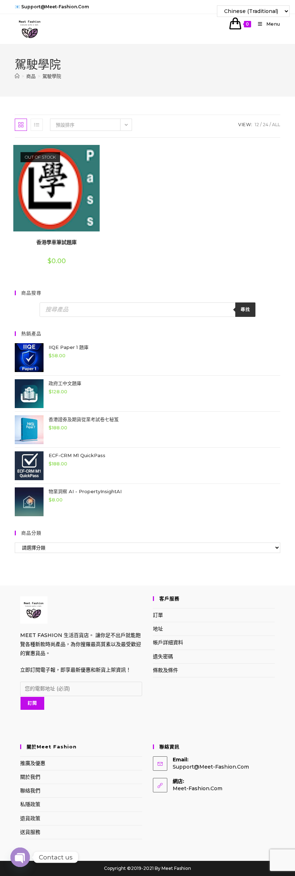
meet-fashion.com (197, 788)
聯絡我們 (30, 790)
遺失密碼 (163, 656)
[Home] (17, 76)
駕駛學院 (51, 76)
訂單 (158, 615)
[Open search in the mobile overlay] (147, 309)
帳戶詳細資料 (168, 642)
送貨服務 (30, 832)
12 (257, 124)
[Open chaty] (20, 857)
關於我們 (30, 777)
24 (265, 124)
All (276, 124)
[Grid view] (21, 125)
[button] (79, 153)
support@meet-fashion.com (211, 767)
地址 (158, 628)
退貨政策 (30, 818)
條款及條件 (165, 670)
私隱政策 (30, 804)
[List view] (37, 125)
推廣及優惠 (32, 763)
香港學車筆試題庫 (56, 242)
